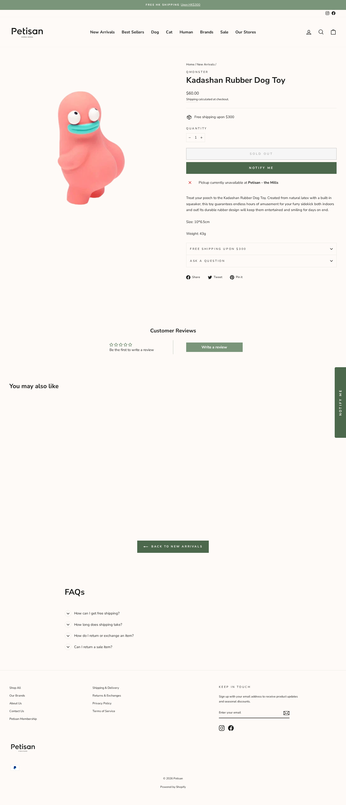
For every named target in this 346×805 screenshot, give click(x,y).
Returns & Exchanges (107, 695)
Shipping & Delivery (106, 688)
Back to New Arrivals (176, 546)
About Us (15, 703)
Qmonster (197, 72)
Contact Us (16, 711)
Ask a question (207, 261)
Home (190, 64)
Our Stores (245, 32)
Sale (224, 32)
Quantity (196, 128)
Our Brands (17, 695)
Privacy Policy (102, 703)
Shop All (15, 688)
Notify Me (261, 168)
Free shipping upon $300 (218, 249)
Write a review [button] (214, 347)
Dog (155, 32)
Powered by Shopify (173, 787)
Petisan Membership (23, 719)
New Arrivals (102, 32)
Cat (169, 32)
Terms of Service (104, 711)
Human (186, 32)
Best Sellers (133, 32)
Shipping (192, 99)
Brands (206, 32)
